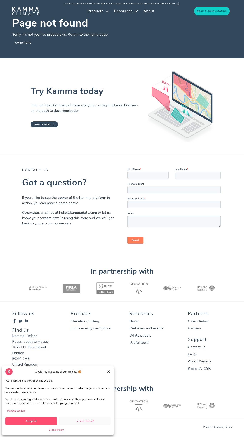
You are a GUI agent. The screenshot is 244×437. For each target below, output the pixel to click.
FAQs (192, 354)
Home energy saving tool (91, 328)
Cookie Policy (56, 429)
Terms (228, 427)
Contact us (196, 347)
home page (99, 34)
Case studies (198, 321)
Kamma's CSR (199, 368)
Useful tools (138, 342)
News (134, 321)
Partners (195, 328)
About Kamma (199, 361)
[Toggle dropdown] (107, 11)
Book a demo (43, 124)
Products (95, 11)
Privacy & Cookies (213, 427)
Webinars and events (146, 328)
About (148, 11)
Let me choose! (85, 421)
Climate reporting (85, 321)
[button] (108, 372)
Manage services (16, 410)
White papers (140, 335)
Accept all (31, 421)
